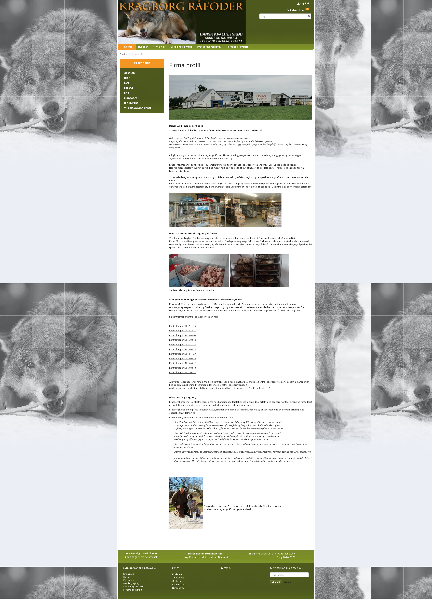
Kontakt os (159, 46)
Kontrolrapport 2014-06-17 (182, 358)
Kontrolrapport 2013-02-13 (182, 367)
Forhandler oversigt (238, 46)
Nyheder (143, 46)
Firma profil (127, 46)
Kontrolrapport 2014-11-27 (182, 353)
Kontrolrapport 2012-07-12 (182, 372)
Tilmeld (276, 582)
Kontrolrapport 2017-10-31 (182, 330)
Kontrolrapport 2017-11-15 (182, 325)
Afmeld (287, 582)
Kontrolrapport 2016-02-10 (182, 339)
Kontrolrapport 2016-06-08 (182, 335)
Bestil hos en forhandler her (206, 553)
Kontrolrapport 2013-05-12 (182, 363)
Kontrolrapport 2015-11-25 (182, 344)
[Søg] (309, 16)
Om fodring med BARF (209, 46)
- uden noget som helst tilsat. (141, 557)
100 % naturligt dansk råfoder (140, 553)
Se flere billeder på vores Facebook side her (192, 290)
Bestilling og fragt (181, 46)
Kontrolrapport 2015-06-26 (182, 349)
